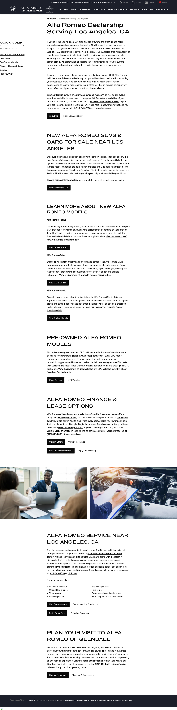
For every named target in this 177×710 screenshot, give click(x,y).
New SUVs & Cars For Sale (12, 54)
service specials (62, 567)
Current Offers (56, 442)
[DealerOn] (17, 700)
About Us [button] (147, 9)
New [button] (66, 9)
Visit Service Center (58, 604)
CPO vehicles (104, 369)
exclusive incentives (67, 417)
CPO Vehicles (75, 380)
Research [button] (162, 9)
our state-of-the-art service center (105, 553)
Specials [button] (99, 9)
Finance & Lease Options (11, 66)
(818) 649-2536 (83, 108)
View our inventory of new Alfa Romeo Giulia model (84, 275)
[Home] (60, 9)
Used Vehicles (55, 380)
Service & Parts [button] (117, 9)
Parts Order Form (57, 613)
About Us (51, 19)
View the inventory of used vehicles (75, 369)
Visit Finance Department (60, 451)
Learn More (5, 58)
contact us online (102, 108)
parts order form (85, 570)
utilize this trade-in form (66, 431)
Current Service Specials (85, 604)
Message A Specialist (74, 116)
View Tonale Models (58, 247)
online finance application (70, 427)
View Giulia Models (57, 283)
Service (3, 70)
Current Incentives (78, 442)
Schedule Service (80, 613)
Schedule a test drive (106, 98)
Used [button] (74, 9)
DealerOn (45, 700)
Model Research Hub (58, 188)
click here (72, 573)
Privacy (61, 700)
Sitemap (53, 700)
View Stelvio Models (58, 318)
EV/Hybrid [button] (85, 9)
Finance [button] (134, 9)
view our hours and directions (104, 101)
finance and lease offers (112, 414)
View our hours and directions (88, 660)
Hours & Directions (58, 675)
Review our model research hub (62, 180)
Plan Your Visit (6, 74)
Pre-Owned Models (9, 62)
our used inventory (94, 95)
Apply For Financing (88, 451)
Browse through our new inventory (64, 95)
